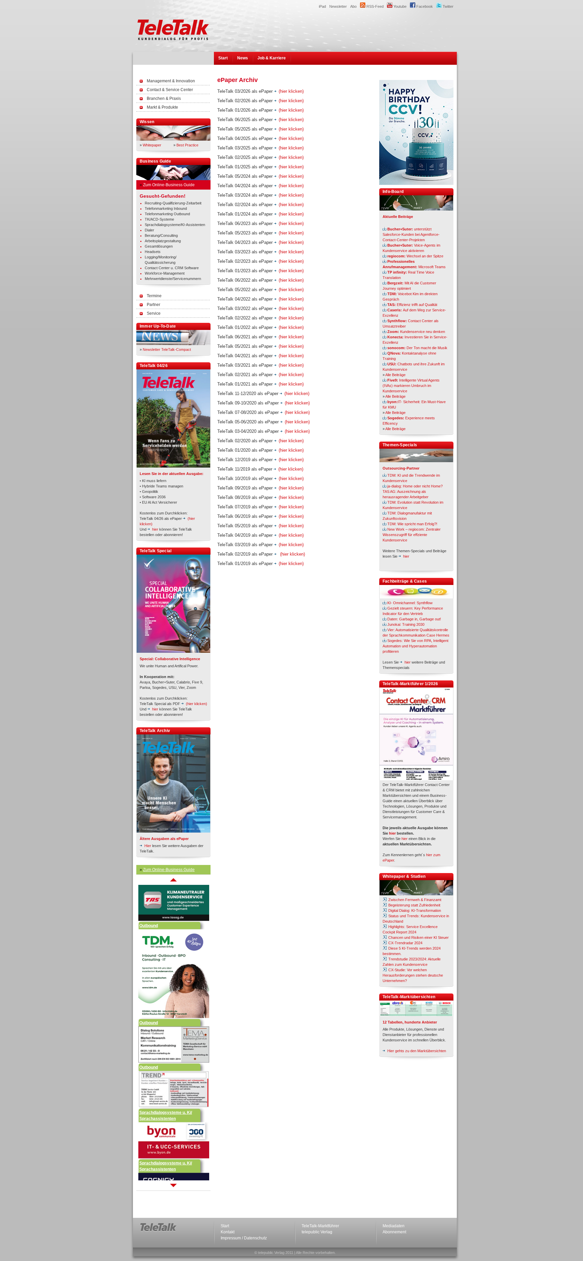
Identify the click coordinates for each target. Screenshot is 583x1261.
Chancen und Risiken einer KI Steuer (418, 937)
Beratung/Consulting (161, 235)
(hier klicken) (196, 704)
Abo (353, 6)
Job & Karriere (271, 58)
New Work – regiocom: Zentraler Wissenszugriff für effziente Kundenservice (412, 534)
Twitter (447, 6)
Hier (147, 846)
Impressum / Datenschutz (244, 1238)
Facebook (424, 6)
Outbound (148, 905)
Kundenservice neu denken (416, 332)
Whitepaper (152, 145)
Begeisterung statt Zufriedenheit (413, 905)
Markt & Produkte (162, 107)
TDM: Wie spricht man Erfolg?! (412, 524)
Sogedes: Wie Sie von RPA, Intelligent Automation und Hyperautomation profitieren (415, 646)
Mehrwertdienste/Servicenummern (173, 279)
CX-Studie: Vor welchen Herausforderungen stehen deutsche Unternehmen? (413, 975)
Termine (154, 295)
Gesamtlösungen (159, 246)
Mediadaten (394, 1226)
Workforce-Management (165, 273)
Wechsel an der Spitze (415, 256)
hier (155, 529)
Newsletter (338, 6)
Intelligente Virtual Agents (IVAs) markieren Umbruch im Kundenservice (411, 385)
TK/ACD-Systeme (159, 219)
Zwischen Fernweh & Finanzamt (414, 900)
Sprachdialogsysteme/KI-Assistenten (175, 225)
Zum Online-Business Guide (169, 185)
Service (154, 313)
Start (223, 58)
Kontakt (227, 1232)
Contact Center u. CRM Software (172, 268)
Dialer (149, 230)
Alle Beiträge (395, 375)
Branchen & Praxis (164, 98)
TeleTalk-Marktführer (320, 1226)
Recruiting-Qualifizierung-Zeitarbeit (173, 203)
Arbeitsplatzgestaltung (163, 241)
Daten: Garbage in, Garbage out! (414, 619)
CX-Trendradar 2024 (404, 943)
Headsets (153, 252)
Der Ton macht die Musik (417, 348)
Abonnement (394, 1232)
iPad (322, 6)
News (242, 58)
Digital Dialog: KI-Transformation (414, 910)
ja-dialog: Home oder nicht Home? (415, 486)
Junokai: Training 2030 (405, 624)
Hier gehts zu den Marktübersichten (416, 1051)
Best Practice (187, 145)
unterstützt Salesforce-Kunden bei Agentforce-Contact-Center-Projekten (411, 234)
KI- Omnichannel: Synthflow (410, 603)
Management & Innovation (171, 81)
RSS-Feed (374, 6)
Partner (153, 304)
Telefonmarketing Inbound (166, 208)
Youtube (399, 6)
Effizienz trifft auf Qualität (412, 305)
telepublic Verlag (317, 1232)
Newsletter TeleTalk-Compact (167, 349)
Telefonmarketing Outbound (167, 214)
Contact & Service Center (170, 89)
